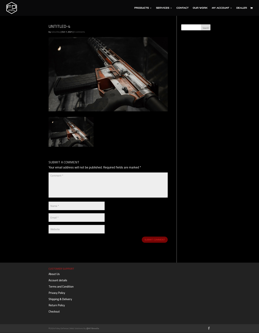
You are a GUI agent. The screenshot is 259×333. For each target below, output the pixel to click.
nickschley (55, 32)
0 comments (79, 32)
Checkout (54, 311)
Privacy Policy (57, 292)
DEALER (241, 8)
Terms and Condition (61, 286)
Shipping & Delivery (60, 299)
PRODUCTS (141, 8)
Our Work (200, 8)
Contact (182, 8)
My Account (220, 8)
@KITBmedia (92, 328)
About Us (54, 274)
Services (162, 8)
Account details (58, 280)
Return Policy (57, 305)
